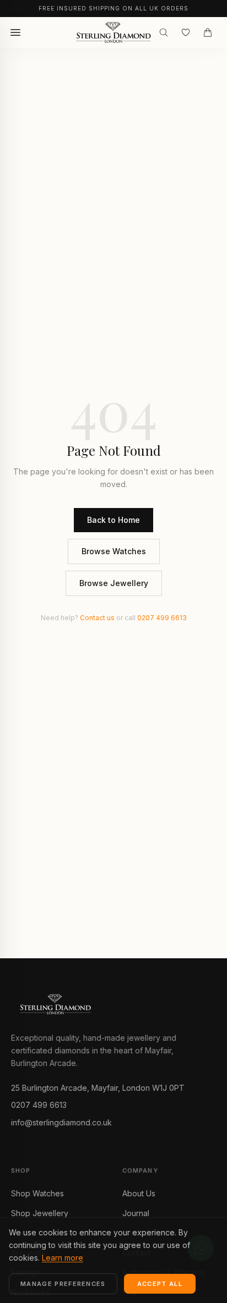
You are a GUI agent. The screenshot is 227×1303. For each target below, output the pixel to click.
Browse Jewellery (113, 583)
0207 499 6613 (162, 618)
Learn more (62, 1257)
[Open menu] (15, 32)
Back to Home (113, 519)
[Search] (163, 32)
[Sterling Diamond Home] (113, 32)
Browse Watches (114, 551)
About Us (138, 1193)
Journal (135, 1213)
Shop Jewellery (39, 1213)
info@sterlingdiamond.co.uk (61, 1122)
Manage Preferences (63, 1284)
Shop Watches (37, 1193)
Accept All (159, 1284)
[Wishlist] (185, 32)
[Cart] (207, 32)
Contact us (97, 618)
